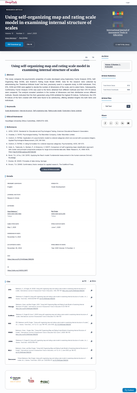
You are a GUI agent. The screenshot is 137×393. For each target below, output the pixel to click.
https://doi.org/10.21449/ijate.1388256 (20, 259)
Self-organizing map (40, 111)
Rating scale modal (55, 111)
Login (128, 2)
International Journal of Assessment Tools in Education (118, 32)
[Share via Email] (128, 123)
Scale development (12, 111)
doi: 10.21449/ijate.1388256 (63, 324)
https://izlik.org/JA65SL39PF (17, 270)
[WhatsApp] (111, 123)
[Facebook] (105, 123)
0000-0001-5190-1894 (14, 214)
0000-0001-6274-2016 (58, 214)
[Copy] (91, 290)
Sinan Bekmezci (10, 38)
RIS (85, 281)
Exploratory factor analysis (72, 111)
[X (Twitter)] (116, 123)
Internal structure (26, 111)
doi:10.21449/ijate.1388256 (47, 298)
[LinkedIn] (122, 123)
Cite (28, 44)
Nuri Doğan (23, 38)
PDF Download (13, 44)
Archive (105, 56)
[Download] (128, 106)
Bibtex (94, 281)
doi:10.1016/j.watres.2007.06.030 (25, 152)
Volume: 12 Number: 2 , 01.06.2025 (113, 66)
